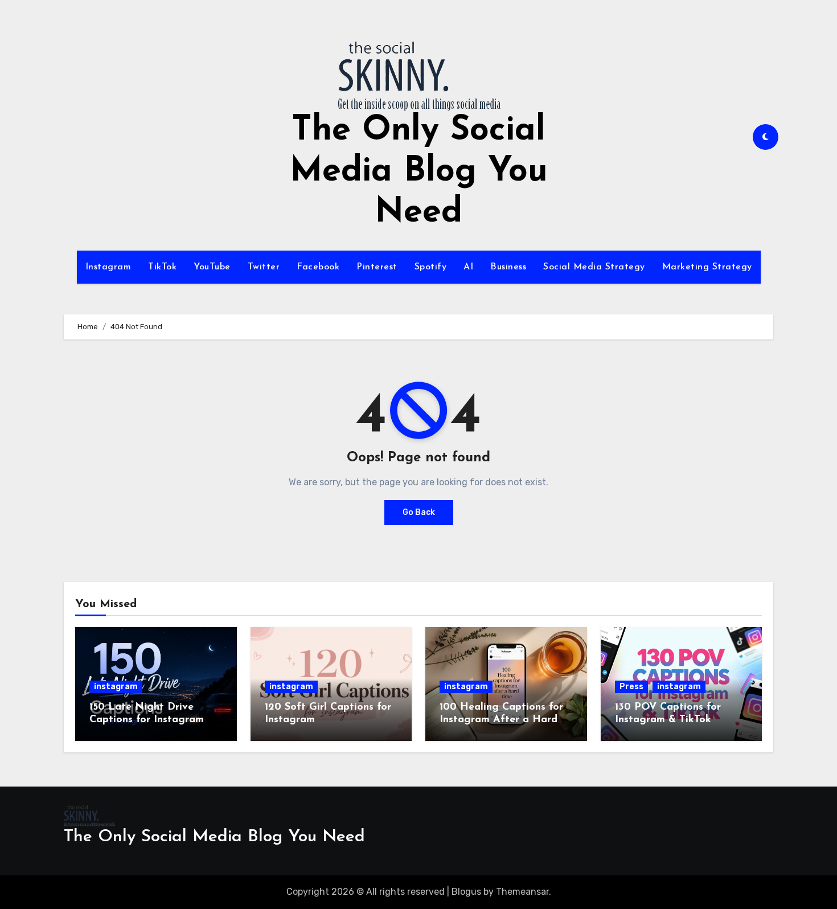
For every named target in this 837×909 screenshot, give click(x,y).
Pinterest (376, 267)
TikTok (162, 267)
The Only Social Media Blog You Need (419, 172)
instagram (116, 686)
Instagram (108, 267)
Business (508, 267)
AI (468, 267)
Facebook (318, 267)
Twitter (264, 267)
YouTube (212, 267)
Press (631, 686)
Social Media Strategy (594, 267)
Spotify (431, 267)
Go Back (419, 512)
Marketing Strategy (707, 267)
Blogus (466, 891)
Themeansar (522, 891)
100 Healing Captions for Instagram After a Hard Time (501, 719)
